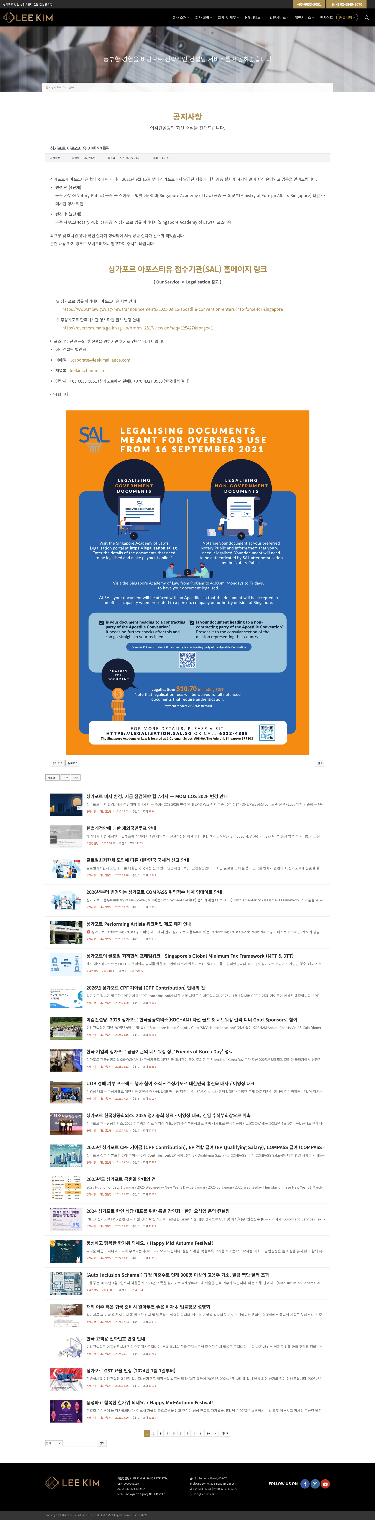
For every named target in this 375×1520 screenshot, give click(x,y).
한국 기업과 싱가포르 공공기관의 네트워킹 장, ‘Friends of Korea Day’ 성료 (159, 1051)
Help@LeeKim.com (204, 1494)
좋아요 (57, 763)
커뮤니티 (345, 17)
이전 (65, 777)
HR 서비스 (253, 17)
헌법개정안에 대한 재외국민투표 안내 (121, 828)
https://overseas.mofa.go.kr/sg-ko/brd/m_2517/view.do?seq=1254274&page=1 (137, 328)
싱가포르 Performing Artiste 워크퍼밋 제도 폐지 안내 (138, 924)
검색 (101, 1443)
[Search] (367, 17)
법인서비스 (278, 17)
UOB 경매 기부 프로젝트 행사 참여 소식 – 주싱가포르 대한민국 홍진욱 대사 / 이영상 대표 (170, 1083)
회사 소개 (179, 17)
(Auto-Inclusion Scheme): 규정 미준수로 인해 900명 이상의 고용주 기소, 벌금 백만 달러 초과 (177, 1274)
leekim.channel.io (87, 370)
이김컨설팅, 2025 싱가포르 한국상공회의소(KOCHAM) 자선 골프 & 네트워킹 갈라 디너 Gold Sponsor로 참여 (191, 1019)
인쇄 (319, 763)
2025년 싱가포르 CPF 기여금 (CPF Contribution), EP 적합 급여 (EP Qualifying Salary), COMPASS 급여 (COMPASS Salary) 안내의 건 (222, 1147)
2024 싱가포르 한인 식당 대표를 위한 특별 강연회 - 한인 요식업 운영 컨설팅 (158, 1211)
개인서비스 (303, 17)
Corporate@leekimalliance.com (100, 360)
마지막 (225, 1433)
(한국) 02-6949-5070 (346, 4)
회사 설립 (202, 17)
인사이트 (326, 17)
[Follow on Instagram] (315, 1484)
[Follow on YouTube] (325, 1484)
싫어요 (72, 763)
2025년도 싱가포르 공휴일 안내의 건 (121, 1179)
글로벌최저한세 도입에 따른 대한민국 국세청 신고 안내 (137, 860)
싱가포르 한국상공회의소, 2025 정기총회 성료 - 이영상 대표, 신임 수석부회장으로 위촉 (168, 1115)
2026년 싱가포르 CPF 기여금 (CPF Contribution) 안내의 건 (145, 987)
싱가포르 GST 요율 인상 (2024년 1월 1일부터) (131, 1370)
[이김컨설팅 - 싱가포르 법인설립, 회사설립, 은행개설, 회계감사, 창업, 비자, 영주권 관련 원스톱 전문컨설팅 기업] (28, 17)
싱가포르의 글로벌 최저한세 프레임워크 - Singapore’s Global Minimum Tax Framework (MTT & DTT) (190, 955)
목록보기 (52, 777)
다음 (75, 777)
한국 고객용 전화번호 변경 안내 (115, 1338)
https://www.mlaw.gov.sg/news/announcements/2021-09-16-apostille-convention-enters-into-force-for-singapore (172, 309)
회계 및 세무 (227, 17)
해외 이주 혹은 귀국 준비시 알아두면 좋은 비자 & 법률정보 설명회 (148, 1306)
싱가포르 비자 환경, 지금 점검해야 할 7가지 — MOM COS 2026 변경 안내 (157, 796)
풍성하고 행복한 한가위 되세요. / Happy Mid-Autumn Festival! (149, 1243)
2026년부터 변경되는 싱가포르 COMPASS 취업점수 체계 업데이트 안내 (154, 892)
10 (208, 1433)
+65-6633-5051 (309, 4)
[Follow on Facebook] (305, 1484)
